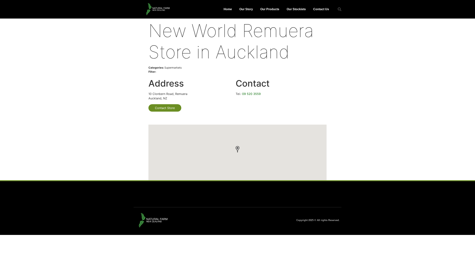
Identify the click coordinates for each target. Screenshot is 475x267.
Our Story (246, 9)
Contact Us (321, 9)
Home (228, 9)
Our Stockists (296, 9)
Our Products (269, 9)
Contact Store (165, 108)
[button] (339, 9)
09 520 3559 (251, 94)
